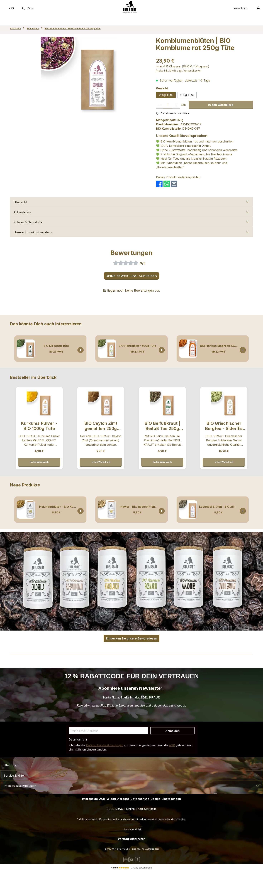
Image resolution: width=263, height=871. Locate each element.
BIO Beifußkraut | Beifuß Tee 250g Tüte (162, 426)
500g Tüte (187, 95)
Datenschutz (139, 799)
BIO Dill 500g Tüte (56, 346)
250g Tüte (166, 95)
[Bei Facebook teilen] (159, 183)
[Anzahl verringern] (159, 105)
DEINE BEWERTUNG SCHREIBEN (131, 276)
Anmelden (172, 731)
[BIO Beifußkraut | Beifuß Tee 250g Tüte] (162, 404)
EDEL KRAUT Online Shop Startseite (132, 809)
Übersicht (20, 202)
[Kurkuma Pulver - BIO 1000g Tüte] (39, 404)
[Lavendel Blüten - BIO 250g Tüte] (188, 509)
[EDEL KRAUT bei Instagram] (126, 859)
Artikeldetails (22, 212)
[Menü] (3, 8)
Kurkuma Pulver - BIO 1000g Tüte (39, 426)
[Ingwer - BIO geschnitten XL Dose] (107, 509)
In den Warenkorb (220, 105)
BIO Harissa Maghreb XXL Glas (218, 346)
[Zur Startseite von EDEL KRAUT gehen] (130, 7)
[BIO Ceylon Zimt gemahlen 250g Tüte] (101, 404)
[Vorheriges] (12, 348)
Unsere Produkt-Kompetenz (33, 232)
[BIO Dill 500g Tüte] (26, 348)
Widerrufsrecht (118, 799)
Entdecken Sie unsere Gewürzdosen (131, 638)
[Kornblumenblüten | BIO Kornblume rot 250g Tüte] (79, 75)
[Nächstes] (250, 348)
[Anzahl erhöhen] (176, 105)
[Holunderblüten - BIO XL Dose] (26, 509)
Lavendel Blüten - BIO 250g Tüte (218, 506)
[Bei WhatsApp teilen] (167, 183)
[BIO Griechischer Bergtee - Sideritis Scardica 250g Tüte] (224, 404)
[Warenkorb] (251, 8)
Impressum (90, 799)
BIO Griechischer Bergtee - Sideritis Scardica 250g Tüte (224, 426)
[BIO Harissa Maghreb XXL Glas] (188, 348)
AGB (172, 745)
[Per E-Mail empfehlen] (174, 183)
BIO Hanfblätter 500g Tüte (137, 346)
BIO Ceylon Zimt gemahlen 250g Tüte (100, 426)
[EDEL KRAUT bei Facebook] (137, 859)
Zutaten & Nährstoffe (28, 222)
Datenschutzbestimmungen (104, 745)
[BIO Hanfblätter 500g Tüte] (107, 348)
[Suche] (23, 8)
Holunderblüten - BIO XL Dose (56, 506)
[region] (79, 75)
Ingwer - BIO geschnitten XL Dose (137, 506)
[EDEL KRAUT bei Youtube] (132, 859)
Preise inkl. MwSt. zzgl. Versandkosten (178, 70)
